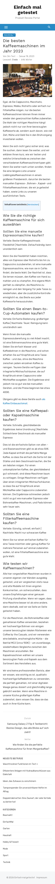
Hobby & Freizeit (11, 842)
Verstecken (33, 204)
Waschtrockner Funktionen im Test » (20, 764)
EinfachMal (8, 822)
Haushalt (9, 35)
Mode (5, 849)
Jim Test (11, 56)
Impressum (42, 877)
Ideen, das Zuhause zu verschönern (19, 781)
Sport (5, 855)
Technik (6, 862)
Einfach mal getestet (27, 9)
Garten (6, 828)
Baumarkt (7, 815)
